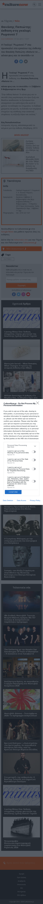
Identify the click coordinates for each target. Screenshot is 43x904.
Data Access (21, 500)
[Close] (38, 403)
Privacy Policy (35, 500)
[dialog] (21, 452)
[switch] (34, 452)
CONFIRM (13, 492)
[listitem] (21, 446)
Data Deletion (8, 500)
